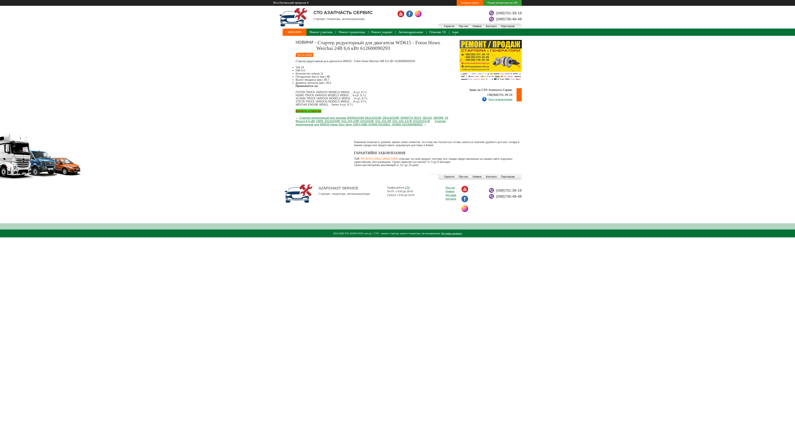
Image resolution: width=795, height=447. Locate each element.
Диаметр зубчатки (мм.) (311, 82)
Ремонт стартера (321, 32)
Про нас (463, 26)
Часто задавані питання (500, 99)
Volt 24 (300, 67)
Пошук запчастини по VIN (502, 2)
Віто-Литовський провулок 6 (290, 2)
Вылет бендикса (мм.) (310, 79)
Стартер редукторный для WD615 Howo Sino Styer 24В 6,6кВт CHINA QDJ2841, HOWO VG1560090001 (371, 122)
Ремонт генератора (352, 32)
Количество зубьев (308, 73)
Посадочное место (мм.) (311, 76)
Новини (477, 26)
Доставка (451, 195)
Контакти (491, 26)
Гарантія (449, 26)
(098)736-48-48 (509, 19)
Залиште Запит (470, 2)
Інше (455, 32)
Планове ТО (437, 32)
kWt (298, 70)
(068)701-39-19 (509, 13)
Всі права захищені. (451, 233)
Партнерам (507, 26)
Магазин (294, 32)
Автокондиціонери (411, 32)
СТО (407, 187)
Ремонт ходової (381, 32)
